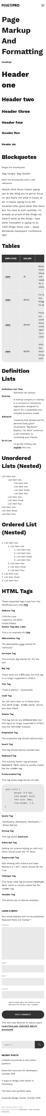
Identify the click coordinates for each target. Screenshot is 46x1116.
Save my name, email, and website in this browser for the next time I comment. (24, 1004)
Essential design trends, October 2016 (21, 1098)
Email (4, 976)
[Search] (39, 1044)
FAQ (26, 605)
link (28, 632)
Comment (6, 925)
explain (17, 447)
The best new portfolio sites (16, 1091)
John (7, 300)
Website (5, 989)
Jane (7, 276)
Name (4, 963)
